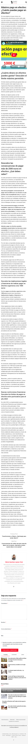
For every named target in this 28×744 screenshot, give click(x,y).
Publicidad (12, 719)
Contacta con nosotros (14, 721)
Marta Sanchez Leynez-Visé (14, 562)
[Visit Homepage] (14, 2)
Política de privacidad (20, 719)
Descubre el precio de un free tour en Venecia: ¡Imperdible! (12, 690)
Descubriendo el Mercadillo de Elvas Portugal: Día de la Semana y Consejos (17, 660)
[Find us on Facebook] (13, 740)
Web (2, 635)
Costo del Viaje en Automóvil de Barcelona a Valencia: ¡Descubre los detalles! (17, 678)
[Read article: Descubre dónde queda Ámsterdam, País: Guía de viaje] (4, 707)
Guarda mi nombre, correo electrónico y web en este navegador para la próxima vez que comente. (14, 644)
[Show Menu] (2, 2)
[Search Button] (26, 2)
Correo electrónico (6, 629)
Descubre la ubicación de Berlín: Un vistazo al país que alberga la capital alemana (17, 696)
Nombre (3, 622)
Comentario (4, 603)
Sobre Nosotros (4, 719)
